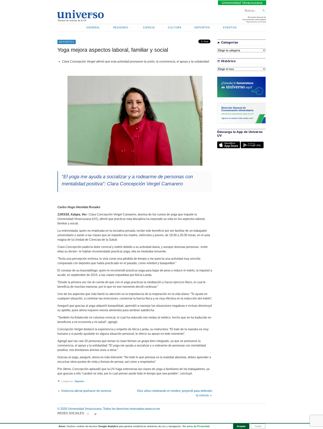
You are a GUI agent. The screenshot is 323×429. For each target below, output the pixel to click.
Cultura (174, 27)
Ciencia (149, 27)
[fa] (87, 413)
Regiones (120, 27)
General (93, 27)
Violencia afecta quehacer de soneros (86, 390)
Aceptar (241, 426)
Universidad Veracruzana (242, 3)
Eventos (230, 27)
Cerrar (258, 426)
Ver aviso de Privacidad (196, 426)
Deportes (202, 27)
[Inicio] (80, 20)
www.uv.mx (152, 408)
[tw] (95, 413)
